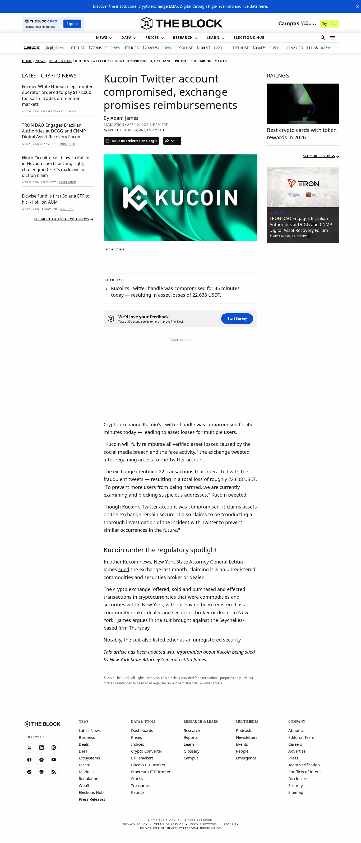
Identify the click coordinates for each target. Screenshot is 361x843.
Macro (84, 765)
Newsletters (246, 737)
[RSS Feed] (53, 772)
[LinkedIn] (41, 748)
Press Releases (92, 799)
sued (123, 569)
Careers (295, 744)
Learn (189, 744)
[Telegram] (41, 760)
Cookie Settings (203, 824)
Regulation (88, 778)
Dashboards (142, 730)
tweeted (240, 452)
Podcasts (244, 730)
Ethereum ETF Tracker (150, 771)
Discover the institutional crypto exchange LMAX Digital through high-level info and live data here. (180, 6)
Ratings (138, 792)
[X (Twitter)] (29, 748)
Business (87, 737)
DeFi (83, 751)
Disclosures (298, 778)
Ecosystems (89, 758)
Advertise (297, 751)
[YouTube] (53, 760)
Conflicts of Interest (306, 771)
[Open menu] (332, 38)
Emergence (246, 758)
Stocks (137, 778)
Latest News (90, 730)
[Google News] (41, 772)
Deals (84, 744)
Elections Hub (91, 792)
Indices (137, 744)
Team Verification (304, 765)
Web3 (84, 785)
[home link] (181, 23)
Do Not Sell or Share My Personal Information (180, 828)
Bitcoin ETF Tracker (148, 765)
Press (293, 758)
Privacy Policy (135, 824)
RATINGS (278, 75)
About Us (296, 730)
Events (242, 744)
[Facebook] (29, 760)
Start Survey (237, 318)
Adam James (124, 118)
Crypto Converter (146, 751)
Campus (191, 758)
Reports (191, 737)
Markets (86, 771)
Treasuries (140, 785)
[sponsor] (303, 187)
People (242, 751)
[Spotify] (29, 772)
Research (192, 730)
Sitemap (295, 792)
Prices (136, 737)
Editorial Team (301, 737)
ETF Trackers (142, 758)
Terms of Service (168, 824)
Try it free (329, 23)
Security (295, 785)
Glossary (192, 751)
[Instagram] (53, 748)
